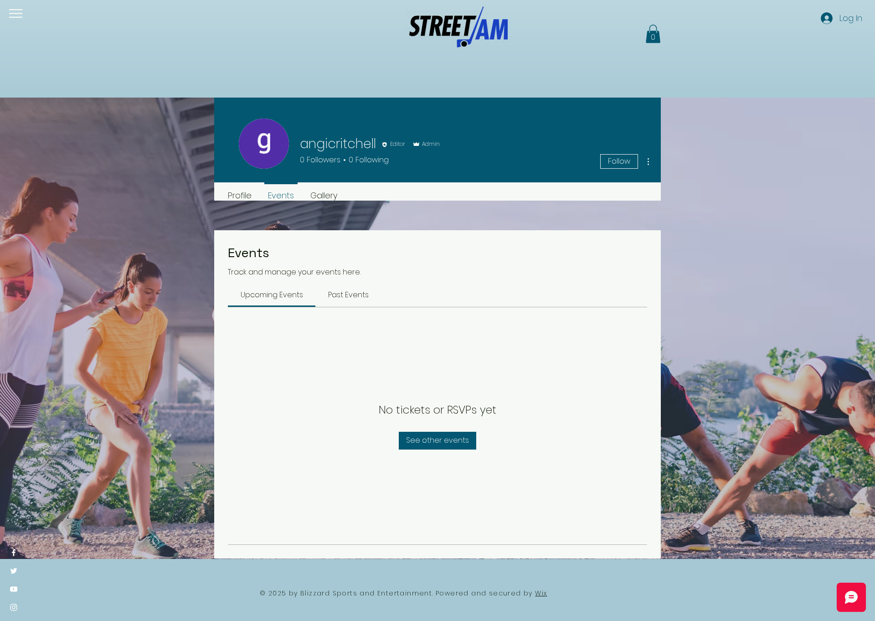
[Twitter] (13, 570)
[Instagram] (13, 607)
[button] (15, 13)
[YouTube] (13, 589)
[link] (272, 295)
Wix (541, 593)
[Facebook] (13, 552)
